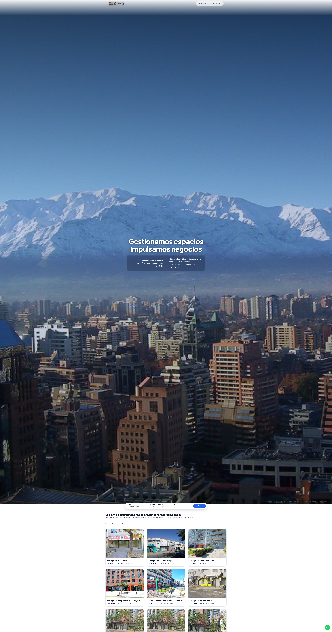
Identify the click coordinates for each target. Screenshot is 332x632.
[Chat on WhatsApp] (327, 627)
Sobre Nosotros (216, 3)
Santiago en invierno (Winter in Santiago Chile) (289, 501)
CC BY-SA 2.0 (322, 501)
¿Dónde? (130, 504)
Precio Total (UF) (178, 504)
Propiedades (202, 3)
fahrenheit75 (306, 501)
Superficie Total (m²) (157, 504)
